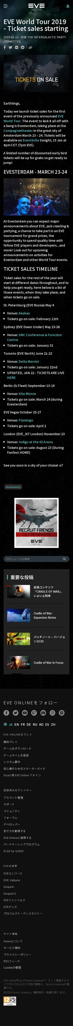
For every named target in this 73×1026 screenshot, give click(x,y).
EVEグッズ (10, 907)
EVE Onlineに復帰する (18, 838)
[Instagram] (52, 713)
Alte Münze (27, 393)
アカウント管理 (13, 797)
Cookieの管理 (12, 967)
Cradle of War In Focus (48, 662)
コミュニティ (12, 811)
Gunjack (9, 886)
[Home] (36, 9)
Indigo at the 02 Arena (36, 441)
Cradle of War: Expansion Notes (45, 615)
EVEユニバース (13, 873)
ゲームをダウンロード (18, 748)
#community (13, 487)
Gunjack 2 (10, 893)
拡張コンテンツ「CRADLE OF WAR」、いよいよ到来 (48, 591)
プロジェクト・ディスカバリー (23, 913)
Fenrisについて (13, 941)
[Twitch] (34, 713)
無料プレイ (11, 742)
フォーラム (11, 817)
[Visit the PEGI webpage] (10, 1001)
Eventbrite (31, 140)
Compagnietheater (18, 130)
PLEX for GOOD (14, 851)
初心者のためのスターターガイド (24, 768)
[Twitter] (15, 713)
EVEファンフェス (14, 900)
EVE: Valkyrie (12, 880)
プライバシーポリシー (18, 954)
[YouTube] (25, 713)
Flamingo (26, 420)
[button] (67, 6)
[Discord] (43, 713)
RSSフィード (12, 961)
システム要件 (12, 762)
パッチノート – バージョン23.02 (49, 639)
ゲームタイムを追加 (16, 755)
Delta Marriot (29, 361)
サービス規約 (12, 948)
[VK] (61, 713)
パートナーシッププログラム (22, 844)
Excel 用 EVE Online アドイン (22, 775)
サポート (9, 804)
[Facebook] (6, 713)
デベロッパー (12, 824)
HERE (11, 377)
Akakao (24, 313)
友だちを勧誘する (15, 831)
